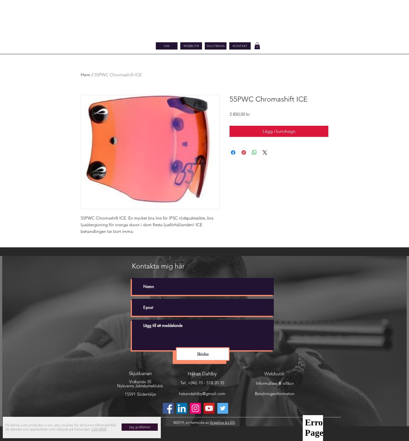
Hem (85, 74)
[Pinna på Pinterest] (243, 152)
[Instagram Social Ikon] (195, 408)
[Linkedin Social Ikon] (181, 408)
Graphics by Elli (222, 422)
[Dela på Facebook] (233, 152)
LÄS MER (99, 429)
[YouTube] (209, 408)
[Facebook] (168, 408)
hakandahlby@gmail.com (202, 393)
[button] (257, 45)
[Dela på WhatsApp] (254, 152)
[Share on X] (265, 152)
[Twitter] (222, 408)
